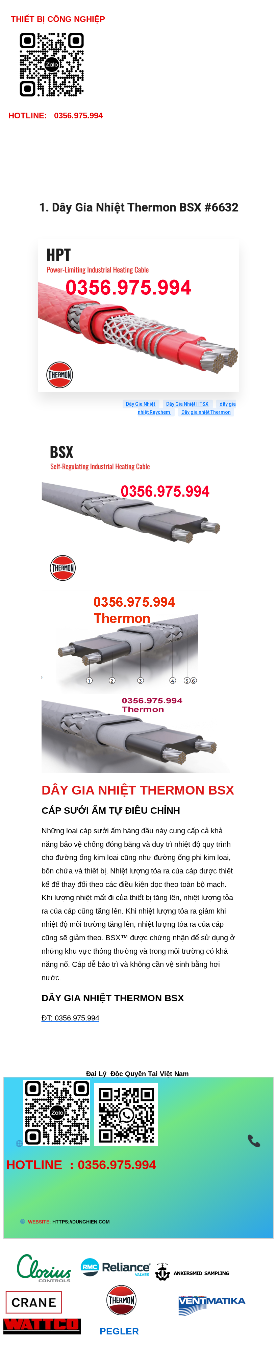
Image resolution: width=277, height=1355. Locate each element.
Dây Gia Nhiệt (141, 404)
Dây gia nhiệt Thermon (206, 412)
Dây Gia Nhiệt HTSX (187, 404)
